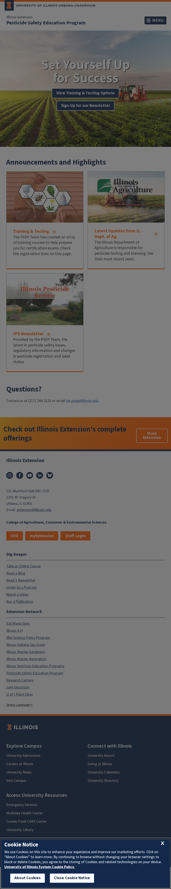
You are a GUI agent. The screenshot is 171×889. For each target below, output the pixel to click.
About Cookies (27, 878)
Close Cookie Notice (72, 878)
